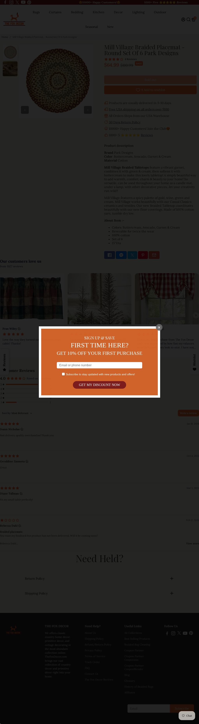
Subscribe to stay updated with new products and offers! (100, 374)
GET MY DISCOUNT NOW (99, 385)
